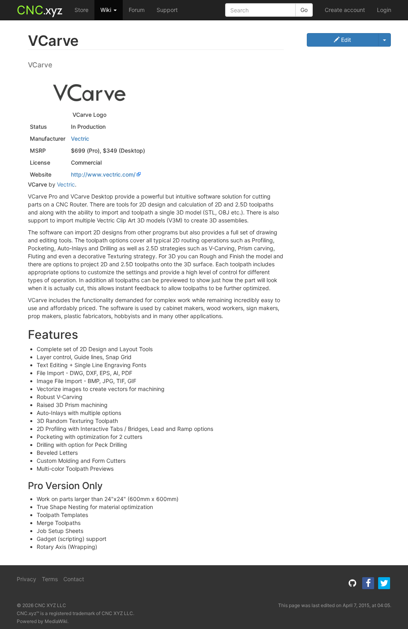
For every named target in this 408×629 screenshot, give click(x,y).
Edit (345, 39)
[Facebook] (368, 583)
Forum (137, 9)
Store (81, 9)
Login (384, 9)
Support (167, 9)
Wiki (106, 9)
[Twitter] (384, 583)
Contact (73, 579)
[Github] (352, 583)
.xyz (40, 10)
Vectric (80, 138)
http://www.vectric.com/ (103, 174)
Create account (345, 9)
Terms (50, 579)
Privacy (26, 579)
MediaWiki (56, 621)
